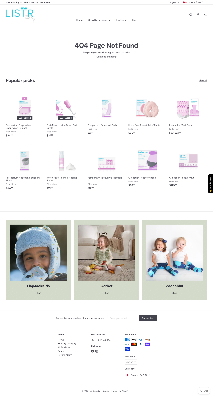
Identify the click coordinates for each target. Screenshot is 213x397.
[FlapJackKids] (38, 253)
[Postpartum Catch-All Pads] (106, 113)
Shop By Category (98, 20)
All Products (64, 347)
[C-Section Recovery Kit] (188, 165)
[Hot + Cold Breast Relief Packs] (147, 113)
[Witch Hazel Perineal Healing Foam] (66, 167)
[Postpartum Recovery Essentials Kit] (106, 167)
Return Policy (65, 354)
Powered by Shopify (120, 391)
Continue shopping (106, 56)
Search (61, 351)
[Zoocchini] (174, 253)
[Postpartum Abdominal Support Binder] (25, 167)
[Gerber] (106, 253)
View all (203, 80)
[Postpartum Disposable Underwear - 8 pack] (25, 114)
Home (79, 20)
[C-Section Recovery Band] (147, 165)
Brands (120, 20)
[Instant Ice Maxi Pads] (188, 113)
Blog (134, 20)
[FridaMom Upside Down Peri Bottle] (66, 114)
